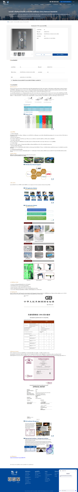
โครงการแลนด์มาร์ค (28, 479)
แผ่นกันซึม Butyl (30, 464)
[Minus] (75, 470)
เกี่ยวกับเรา (37, 4)
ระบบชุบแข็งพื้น (47, 478)
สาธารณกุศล (27, 480)
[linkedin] (54, 1)
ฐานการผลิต (36, 477)
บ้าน (32, 4)
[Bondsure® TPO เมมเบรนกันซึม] (22, 40)
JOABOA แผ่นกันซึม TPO (24, 464)
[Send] (75, 491)
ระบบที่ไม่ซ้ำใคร (48, 4)
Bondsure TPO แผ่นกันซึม (16, 464)
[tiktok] (56, 1)
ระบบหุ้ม (46, 477)
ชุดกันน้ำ (42, 4)
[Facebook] (52, 1)
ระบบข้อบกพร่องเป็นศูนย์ (48, 474)
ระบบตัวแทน (55, 4)
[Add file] (60, 491)
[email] (50, 1)
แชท (44, 54)
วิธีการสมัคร (36, 474)
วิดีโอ (61, 4)
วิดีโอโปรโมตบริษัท (37, 473)
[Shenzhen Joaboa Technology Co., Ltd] (6, 2)
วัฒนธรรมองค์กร (27, 474)
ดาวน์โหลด (69, 4)
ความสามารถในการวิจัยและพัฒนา (28, 477)
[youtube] (57, 1)
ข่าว (64, 4)
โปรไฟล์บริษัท (27, 473)
